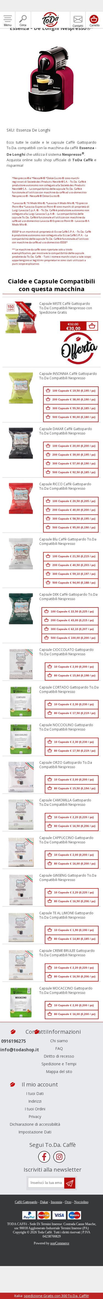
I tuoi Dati (35, 1093)
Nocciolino (81, 1202)
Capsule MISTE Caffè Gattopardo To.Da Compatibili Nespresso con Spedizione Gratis (65, 308)
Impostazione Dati (34, 1131)
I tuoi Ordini (35, 1108)
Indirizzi (34, 1101)
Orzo (68, 1202)
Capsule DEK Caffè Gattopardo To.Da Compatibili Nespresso (68, 596)
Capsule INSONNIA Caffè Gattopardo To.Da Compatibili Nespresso (68, 376)
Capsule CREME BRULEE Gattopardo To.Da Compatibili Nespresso (67, 953)
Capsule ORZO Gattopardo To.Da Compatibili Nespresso (65, 764)
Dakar (44, 1202)
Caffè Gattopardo (26, 1202)
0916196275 (13, 1041)
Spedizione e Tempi (58, 1063)
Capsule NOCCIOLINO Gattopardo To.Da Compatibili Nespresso (66, 727)
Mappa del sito (59, 1071)
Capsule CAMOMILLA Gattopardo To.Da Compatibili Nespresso (65, 802)
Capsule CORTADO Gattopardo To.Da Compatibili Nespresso (69, 689)
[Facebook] (44, 1157)
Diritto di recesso (59, 1056)
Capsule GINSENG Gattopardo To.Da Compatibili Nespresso (67, 877)
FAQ (59, 1048)
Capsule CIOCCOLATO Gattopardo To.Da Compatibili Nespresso (66, 652)
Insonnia (56, 1202)
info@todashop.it (19, 1050)
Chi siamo (59, 1040)
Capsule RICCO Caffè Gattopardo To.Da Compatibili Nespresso (65, 486)
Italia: (51, 1295)
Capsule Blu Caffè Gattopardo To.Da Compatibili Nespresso (67, 541)
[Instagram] (59, 1157)
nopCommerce (59, 1243)
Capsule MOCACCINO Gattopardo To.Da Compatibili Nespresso (66, 990)
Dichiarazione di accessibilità (35, 1124)
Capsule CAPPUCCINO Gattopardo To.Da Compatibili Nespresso (66, 840)
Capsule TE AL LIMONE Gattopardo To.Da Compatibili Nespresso (66, 915)
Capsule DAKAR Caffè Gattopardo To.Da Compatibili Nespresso (65, 431)
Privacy (35, 1116)
